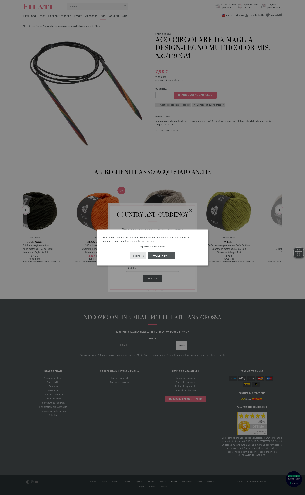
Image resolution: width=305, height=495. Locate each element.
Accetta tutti (162, 255)
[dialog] (152, 248)
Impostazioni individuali (152, 247)
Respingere (138, 255)
